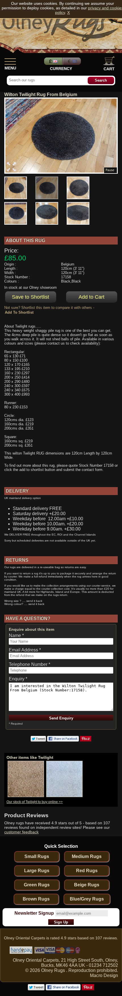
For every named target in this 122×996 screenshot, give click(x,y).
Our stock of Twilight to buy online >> (35, 802)
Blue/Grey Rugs (87, 899)
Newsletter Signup (34, 913)
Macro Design (104, 975)
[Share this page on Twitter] (38, 740)
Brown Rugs (36, 899)
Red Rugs (87, 870)
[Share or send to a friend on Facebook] (63, 740)
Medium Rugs (87, 856)
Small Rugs (36, 856)
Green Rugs (37, 884)
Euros (72, 61)
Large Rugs (36, 870)
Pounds (52, 61)
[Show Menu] (10, 60)
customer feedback (21, 832)
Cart (109, 69)
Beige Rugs (86, 884)
